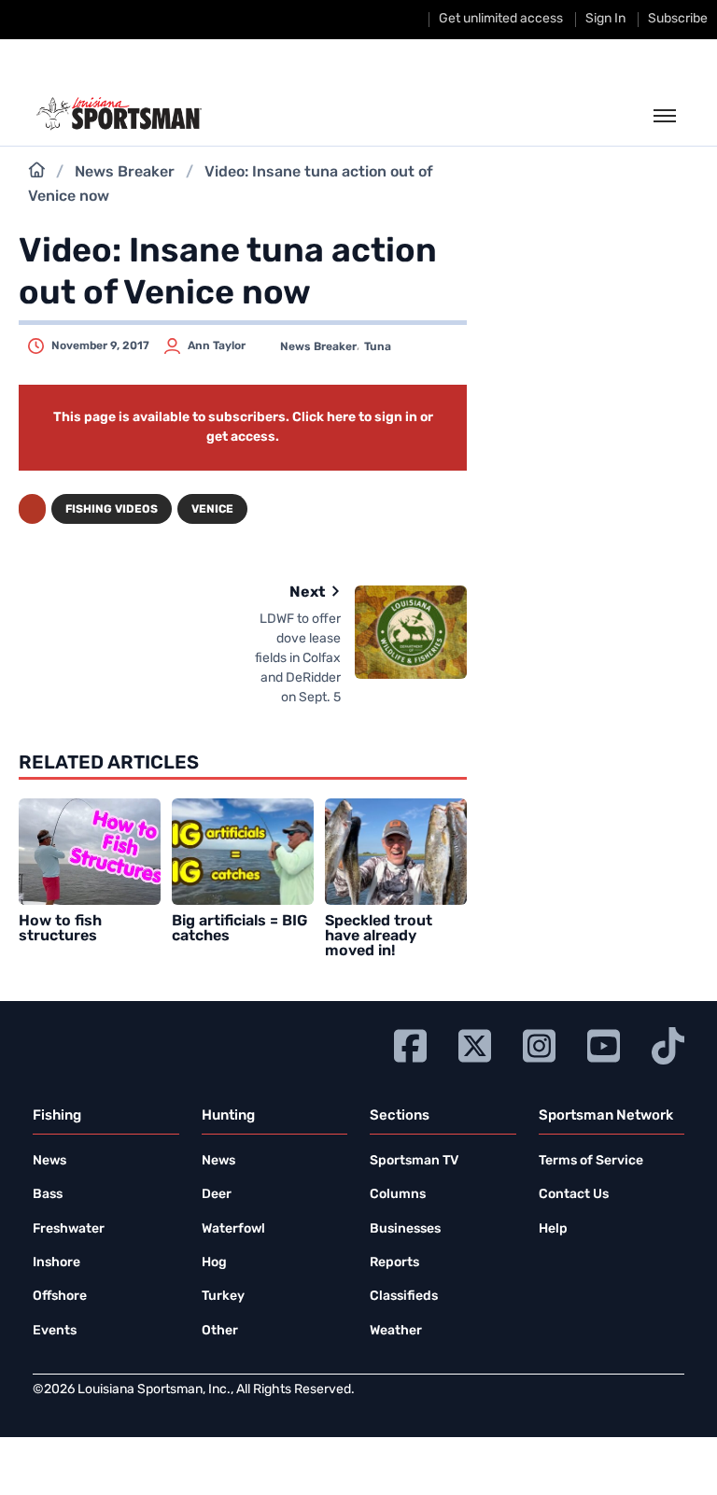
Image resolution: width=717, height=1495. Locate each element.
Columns (398, 1195)
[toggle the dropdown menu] (665, 117)
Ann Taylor (217, 346)
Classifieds (404, 1297)
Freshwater (69, 1229)
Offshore (60, 1297)
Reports (394, 1263)
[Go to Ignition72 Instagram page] (539, 1043)
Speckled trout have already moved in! (378, 936)
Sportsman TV (414, 1161)
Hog (214, 1263)
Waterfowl (233, 1229)
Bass (48, 1195)
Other (220, 1331)
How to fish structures (60, 929)
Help (553, 1229)
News (49, 1161)
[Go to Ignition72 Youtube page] (603, 1043)
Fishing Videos (111, 509)
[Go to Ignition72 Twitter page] (474, 1043)
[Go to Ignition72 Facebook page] (410, 1043)
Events (55, 1331)
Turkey (223, 1297)
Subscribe (678, 19)
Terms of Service (591, 1161)
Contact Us (574, 1195)
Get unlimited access (501, 19)
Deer (217, 1195)
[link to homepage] (119, 114)
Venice (212, 509)
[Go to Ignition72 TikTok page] (668, 1043)
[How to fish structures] (90, 851)
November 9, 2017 (100, 346)
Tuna (377, 347)
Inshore (56, 1263)
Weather (396, 1331)
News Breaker (125, 172)
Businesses (405, 1229)
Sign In (605, 19)
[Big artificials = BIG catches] (243, 851)
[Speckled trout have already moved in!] (396, 851)
